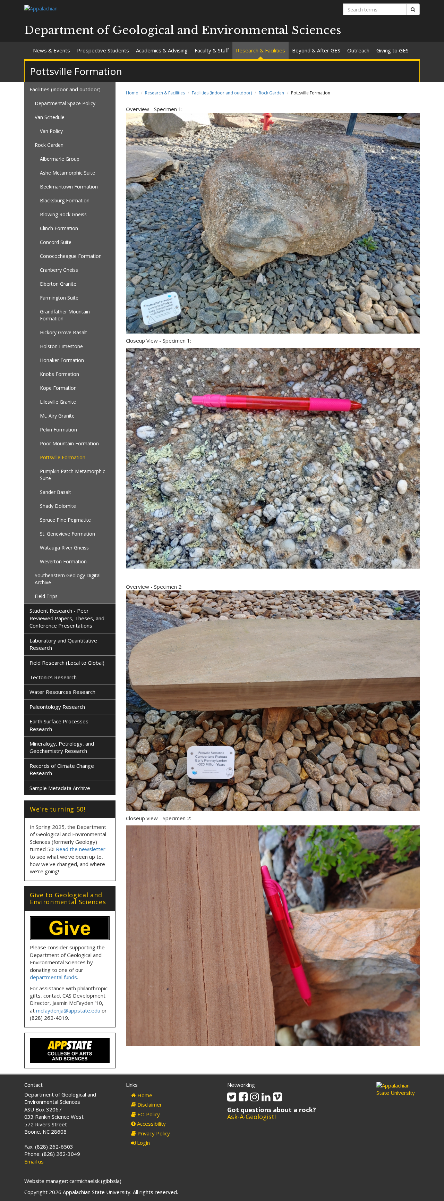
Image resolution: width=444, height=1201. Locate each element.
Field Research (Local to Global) (66, 662)
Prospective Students (103, 50)
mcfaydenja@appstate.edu (68, 1010)
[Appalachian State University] (120, 9)
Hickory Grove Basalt (63, 332)
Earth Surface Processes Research (58, 725)
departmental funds (53, 977)
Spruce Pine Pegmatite (65, 519)
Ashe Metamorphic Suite (67, 172)
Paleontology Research (57, 706)
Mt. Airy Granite (57, 415)
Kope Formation (58, 388)
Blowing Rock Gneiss (63, 214)
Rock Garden (271, 93)
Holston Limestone (61, 346)
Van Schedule (50, 117)
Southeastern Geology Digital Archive (68, 579)
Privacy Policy (153, 1133)
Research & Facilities (260, 50)
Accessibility (151, 1123)
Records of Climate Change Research (61, 769)
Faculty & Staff (212, 50)
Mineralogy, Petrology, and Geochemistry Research (61, 747)
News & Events (51, 50)
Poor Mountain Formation (69, 443)
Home (132, 93)
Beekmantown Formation (69, 186)
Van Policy (51, 131)
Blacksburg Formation (64, 200)
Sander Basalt (55, 492)
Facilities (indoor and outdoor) (222, 93)
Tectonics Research (53, 677)
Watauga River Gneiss (64, 547)
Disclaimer (149, 1104)
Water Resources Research (62, 691)
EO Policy (148, 1114)
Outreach (358, 50)
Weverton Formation (63, 561)
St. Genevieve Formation (67, 533)
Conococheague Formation (71, 256)
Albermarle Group (59, 159)
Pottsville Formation (62, 457)
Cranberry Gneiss (59, 270)
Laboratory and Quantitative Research (63, 644)
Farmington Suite (59, 297)
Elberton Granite (58, 283)
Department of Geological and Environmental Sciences (182, 30)
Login (143, 1142)
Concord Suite (55, 242)
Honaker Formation (62, 360)
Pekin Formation (58, 429)
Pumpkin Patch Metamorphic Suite (72, 474)
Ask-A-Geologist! (251, 1116)
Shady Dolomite (58, 506)
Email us (34, 1161)
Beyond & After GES (316, 50)
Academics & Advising (162, 50)
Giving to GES (392, 50)
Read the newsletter (80, 849)
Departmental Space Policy (65, 103)
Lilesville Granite (58, 401)
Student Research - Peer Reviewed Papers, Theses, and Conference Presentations (66, 618)
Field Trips (46, 596)
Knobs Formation (59, 374)
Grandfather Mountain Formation (65, 315)
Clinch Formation (59, 228)
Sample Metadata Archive (59, 787)
